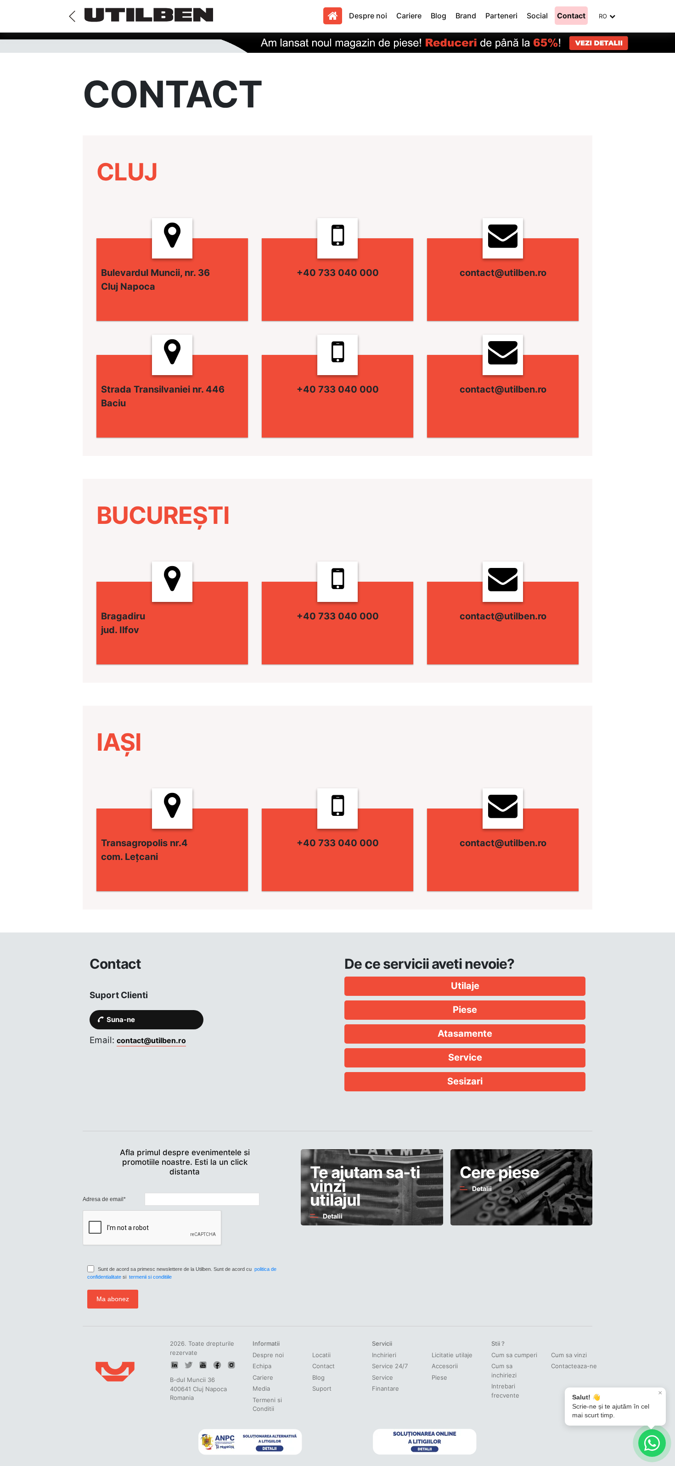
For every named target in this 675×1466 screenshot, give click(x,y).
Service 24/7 (390, 1366)
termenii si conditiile (150, 1277)
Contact (571, 15)
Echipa (262, 1366)
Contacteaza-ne (574, 1366)
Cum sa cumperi (514, 1355)
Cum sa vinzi (569, 1355)
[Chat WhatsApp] (652, 1443)
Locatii (321, 1355)
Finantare (385, 1388)
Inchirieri (384, 1355)
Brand (466, 15)
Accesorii (445, 1366)
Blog (438, 15)
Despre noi (368, 15)
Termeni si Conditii (267, 1404)
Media (261, 1388)
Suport (322, 1388)
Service (382, 1377)
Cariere (409, 15)
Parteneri (501, 15)
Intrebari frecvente (505, 1390)
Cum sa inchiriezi (504, 1370)
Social (537, 15)
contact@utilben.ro (151, 1040)
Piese (439, 1377)
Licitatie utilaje (452, 1355)
